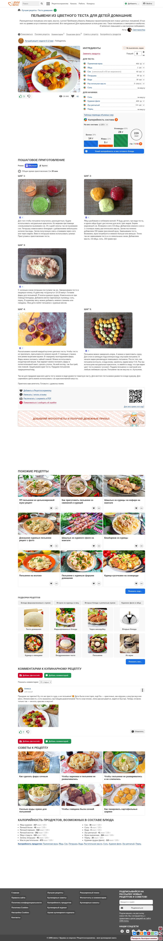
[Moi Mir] (145, 933)
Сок (89, 71)
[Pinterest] (148, 933)
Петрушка (91, 76)
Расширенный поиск (89, 893)
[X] (138, 933)
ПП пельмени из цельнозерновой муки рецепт (36, 501)
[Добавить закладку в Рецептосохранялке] (73, 96)
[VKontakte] (134, 933)
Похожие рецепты (42, 34)
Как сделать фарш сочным (33, 776)
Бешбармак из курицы (116, 538)
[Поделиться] (161, 933)
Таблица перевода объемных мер (98, 115)
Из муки (129, 655)
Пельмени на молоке (30, 575)
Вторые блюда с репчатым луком (100, 603)
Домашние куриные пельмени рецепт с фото (35, 539)
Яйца (89, 68)
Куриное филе (93, 101)
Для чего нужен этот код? (134, 407)
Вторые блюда (129, 629)
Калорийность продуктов (110, 34)
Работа (82, 4)
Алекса (27, 689)
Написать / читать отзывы (35, 394)
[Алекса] (20, 690)
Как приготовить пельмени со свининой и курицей (77, 501)
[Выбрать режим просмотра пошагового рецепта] (21, 217)
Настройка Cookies (20, 912)
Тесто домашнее (33, 629)
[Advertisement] (49, 118)
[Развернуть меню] (161, 939)
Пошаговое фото (74, 34)
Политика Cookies (19, 907)
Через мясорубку (97, 629)
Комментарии (58, 34)
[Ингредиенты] (161, 929)
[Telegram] (155, 933)
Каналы (73, 4)
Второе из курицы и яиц (68, 603)
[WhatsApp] (152, 933)
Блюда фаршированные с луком (35, 603)
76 (24, 96)
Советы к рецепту (91, 34)
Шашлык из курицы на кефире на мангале (122, 501)
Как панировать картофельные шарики (120, 810)
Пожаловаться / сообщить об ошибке (40, 402)
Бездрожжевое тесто (65, 655)
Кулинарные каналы (89, 903)
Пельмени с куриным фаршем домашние (78, 576)
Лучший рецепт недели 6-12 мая (39, 41)
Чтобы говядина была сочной (78, 809)
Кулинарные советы (56, 898)
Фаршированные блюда (65, 629)
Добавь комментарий (58, 675)
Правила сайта (18, 898)
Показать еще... (135, 591)
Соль (89, 87)
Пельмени (97, 655)
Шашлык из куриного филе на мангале (78, 539)
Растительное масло (96, 84)
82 (78, 96)
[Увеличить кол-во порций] (143, 51)
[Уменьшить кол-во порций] (143, 55)
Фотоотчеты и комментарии (93, 898)
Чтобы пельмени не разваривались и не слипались (123, 777)
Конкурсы (91, 4)
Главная (15, 893)
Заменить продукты (91, 53)
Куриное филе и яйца (131, 603)
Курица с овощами (33, 655)
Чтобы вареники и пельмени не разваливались (78, 777)
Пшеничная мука (94, 63)
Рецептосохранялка (60, 4)
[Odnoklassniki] (141, 933)
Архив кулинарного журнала (60, 912)
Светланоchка (139, 30)
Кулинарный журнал (57, 907)
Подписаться (137, 908)
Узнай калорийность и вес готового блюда (114, 151)
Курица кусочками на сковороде (121, 575)
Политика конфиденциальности (26, 903)
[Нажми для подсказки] (116, 119)
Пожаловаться (27, 34)
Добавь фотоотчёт (31, 675)
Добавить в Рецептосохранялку (37, 390)
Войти (149, 4)
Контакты (15, 917)
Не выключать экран (135, 48)
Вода (89, 79)
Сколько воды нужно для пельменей (33, 810)
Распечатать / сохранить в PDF (37, 398)
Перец (90, 109)
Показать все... (135, 662)
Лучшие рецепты (55, 893)
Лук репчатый (93, 105)
